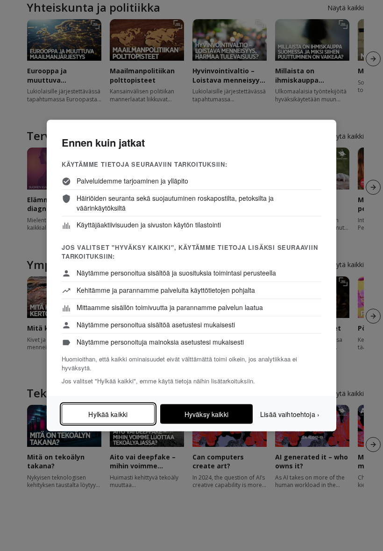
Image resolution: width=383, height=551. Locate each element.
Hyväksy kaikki (206, 414)
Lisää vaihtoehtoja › (289, 413)
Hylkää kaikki (108, 414)
